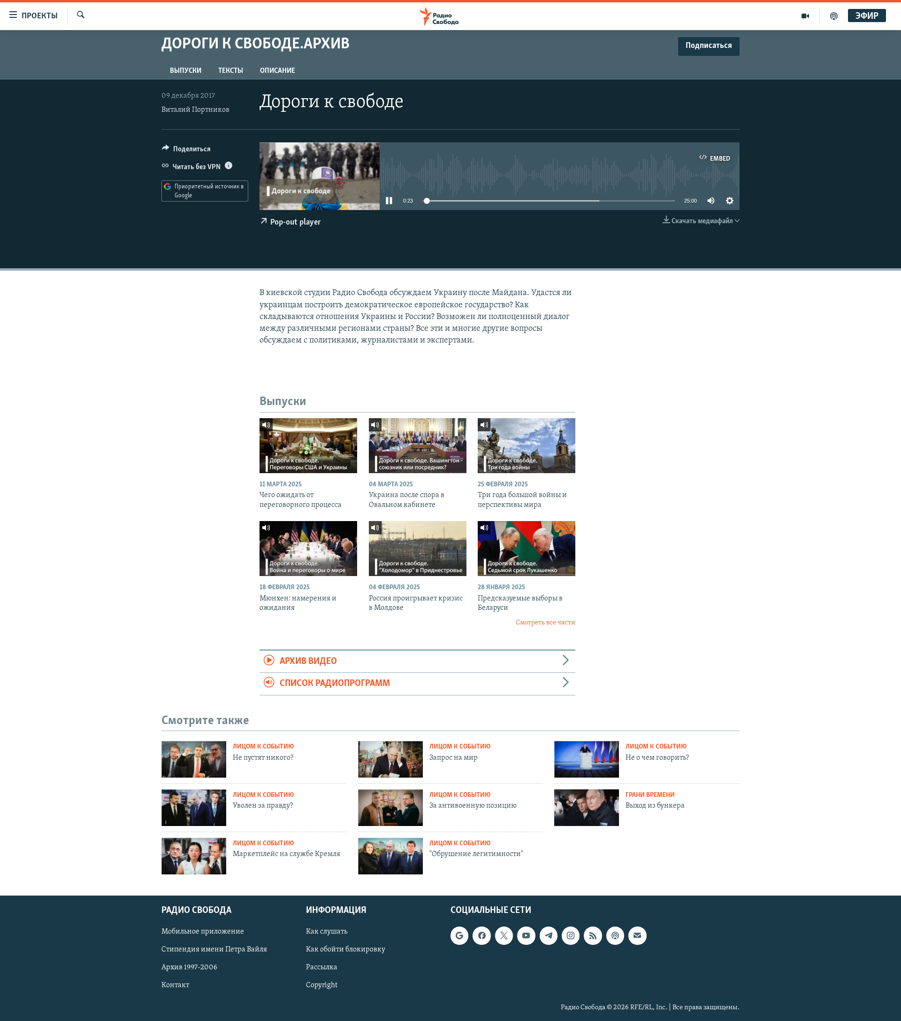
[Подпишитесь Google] (459, 936)
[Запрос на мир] (390, 759)
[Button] (186, 151)
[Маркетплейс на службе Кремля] (193, 856)
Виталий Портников (195, 110)
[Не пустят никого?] (193, 759)
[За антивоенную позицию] (390, 807)
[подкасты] (834, 16)
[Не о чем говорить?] (586, 759)
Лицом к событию (263, 746)
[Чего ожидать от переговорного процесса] (308, 445)
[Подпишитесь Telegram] (548, 936)
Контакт (175, 986)
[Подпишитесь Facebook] (481, 936)
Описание (277, 71)
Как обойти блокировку (345, 950)
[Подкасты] (615, 936)
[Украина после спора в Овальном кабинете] (417, 445)
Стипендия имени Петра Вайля (214, 950)
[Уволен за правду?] (193, 807)
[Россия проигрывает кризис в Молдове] (417, 548)
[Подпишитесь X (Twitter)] (504, 936)
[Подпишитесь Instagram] (571, 936)
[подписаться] (637, 936)
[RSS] (593, 936)
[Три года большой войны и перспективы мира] (526, 445)
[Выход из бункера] (586, 807)
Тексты (230, 71)
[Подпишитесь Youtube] (526, 936)
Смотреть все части (545, 622)
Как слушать (326, 932)
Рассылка (321, 968)
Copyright (321, 986)
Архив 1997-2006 (189, 968)
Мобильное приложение (202, 932)
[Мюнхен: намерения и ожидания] (308, 548)
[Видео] (805, 16)
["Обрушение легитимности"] (390, 856)
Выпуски (185, 71)
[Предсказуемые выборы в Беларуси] (526, 548)
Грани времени (650, 795)
